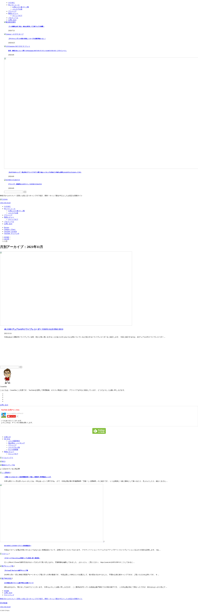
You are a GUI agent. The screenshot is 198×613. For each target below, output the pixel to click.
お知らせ (7, 437)
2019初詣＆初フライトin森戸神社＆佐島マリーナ (19, 583)
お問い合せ (8, 224)
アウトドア (8, 215)
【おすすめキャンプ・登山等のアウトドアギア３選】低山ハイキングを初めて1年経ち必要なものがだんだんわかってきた (44, 172)
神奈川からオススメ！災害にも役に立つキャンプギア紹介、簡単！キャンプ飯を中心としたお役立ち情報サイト (41, 599)
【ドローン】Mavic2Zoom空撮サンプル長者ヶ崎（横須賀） (22, 558)
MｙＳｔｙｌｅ (9, 208)
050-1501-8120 (5, 203)
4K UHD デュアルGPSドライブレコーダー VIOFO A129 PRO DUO (33, 329)
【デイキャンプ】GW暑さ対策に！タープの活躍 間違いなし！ (27, 38)
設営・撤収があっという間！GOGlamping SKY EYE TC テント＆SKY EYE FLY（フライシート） (37, 50)
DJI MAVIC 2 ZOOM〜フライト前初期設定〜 (17, 545)
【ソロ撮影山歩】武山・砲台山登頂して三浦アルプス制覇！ (26, 26)
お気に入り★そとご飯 (16, 211)
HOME (6, 591)
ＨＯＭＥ (7, 206)
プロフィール (9, 221)
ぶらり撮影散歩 (14, 441)
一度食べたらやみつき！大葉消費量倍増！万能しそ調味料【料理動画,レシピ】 (27, 477)
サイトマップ (9, 595)
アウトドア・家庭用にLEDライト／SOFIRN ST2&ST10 (25, 184)
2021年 (6, 239)
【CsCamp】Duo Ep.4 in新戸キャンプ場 (16, 570)
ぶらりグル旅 (13, 213)
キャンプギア (13, 219)
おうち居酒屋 (13, 449)
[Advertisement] (15, 353)
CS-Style (3, 603)
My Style (7, 439)
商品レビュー (9, 217)
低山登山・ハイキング (16, 443)
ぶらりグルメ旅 (14, 447)
